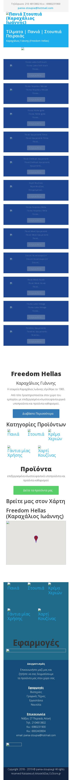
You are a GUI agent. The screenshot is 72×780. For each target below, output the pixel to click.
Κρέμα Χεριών (55, 436)
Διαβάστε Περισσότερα (37, 413)
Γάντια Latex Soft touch (36, 62)
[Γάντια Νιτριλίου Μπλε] (36, 211)
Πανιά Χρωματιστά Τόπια (36, 134)
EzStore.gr (55, 773)
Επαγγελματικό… (36, 190)
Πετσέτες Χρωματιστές (36, 328)
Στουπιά (36, 434)
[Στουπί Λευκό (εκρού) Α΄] (36, 259)
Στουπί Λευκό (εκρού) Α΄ (36, 255)
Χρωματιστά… (36, 165)
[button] (36, 539)
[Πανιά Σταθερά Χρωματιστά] (36, 162)
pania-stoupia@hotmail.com (35, 8)
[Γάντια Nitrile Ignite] (36, 114)
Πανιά (13, 434)
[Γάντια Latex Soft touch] (36, 65)
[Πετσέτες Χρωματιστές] (36, 332)
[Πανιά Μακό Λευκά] (36, 283)
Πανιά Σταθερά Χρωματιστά (36, 158)
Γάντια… (36, 69)
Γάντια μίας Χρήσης (19, 453)
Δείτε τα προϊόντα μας (37, 490)
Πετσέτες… (36, 335)
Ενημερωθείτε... (36, 75)
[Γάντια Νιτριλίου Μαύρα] (36, 90)
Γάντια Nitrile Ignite (36, 110)
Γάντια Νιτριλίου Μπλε (36, 207)
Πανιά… (36, 141)
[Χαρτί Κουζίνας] (36, 186)
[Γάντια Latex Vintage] (36, 307)
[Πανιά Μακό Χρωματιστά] (36, 235)
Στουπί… (36, 262)
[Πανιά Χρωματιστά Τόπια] (36, 138)
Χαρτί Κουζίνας (36, 183)
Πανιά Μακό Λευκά (36, 279)
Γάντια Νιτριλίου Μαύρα (36, 86)
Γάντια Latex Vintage (36, 303)
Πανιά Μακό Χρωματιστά (36, 231)
